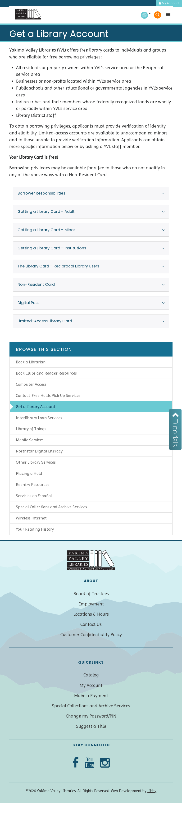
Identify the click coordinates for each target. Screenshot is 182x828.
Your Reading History (35, 529)
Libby (151, 791)
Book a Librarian (31, 362)
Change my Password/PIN (91, 716)
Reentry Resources (32, 484)
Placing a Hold (29, 473)
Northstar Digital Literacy (39, 451)
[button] (167, 16)
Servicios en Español (34, 495)
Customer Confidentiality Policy (91, 634)
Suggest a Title (91, 726)
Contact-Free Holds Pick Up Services (48, 395)
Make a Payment (91, 695)
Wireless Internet (31, 518)
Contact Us (91, 624)
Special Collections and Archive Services (51, 506)
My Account (170, 3)
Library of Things (31, 428)
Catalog (91, 675)
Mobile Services (30, 440)
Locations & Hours (91, 614)
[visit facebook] (75, 762)
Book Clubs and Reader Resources (46, 373)
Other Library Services (36, 462)
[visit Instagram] (105, 762)
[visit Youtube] (89, 762)
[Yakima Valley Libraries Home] (28, 14)
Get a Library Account (35, 406)
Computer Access (31, 384)
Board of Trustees (91, 593)
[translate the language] (146, 13)
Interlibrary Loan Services (39, 417)
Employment (91, 604)
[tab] (91, 193)
